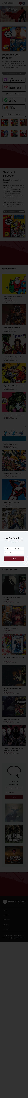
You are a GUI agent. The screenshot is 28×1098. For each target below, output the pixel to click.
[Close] (25, 533)
